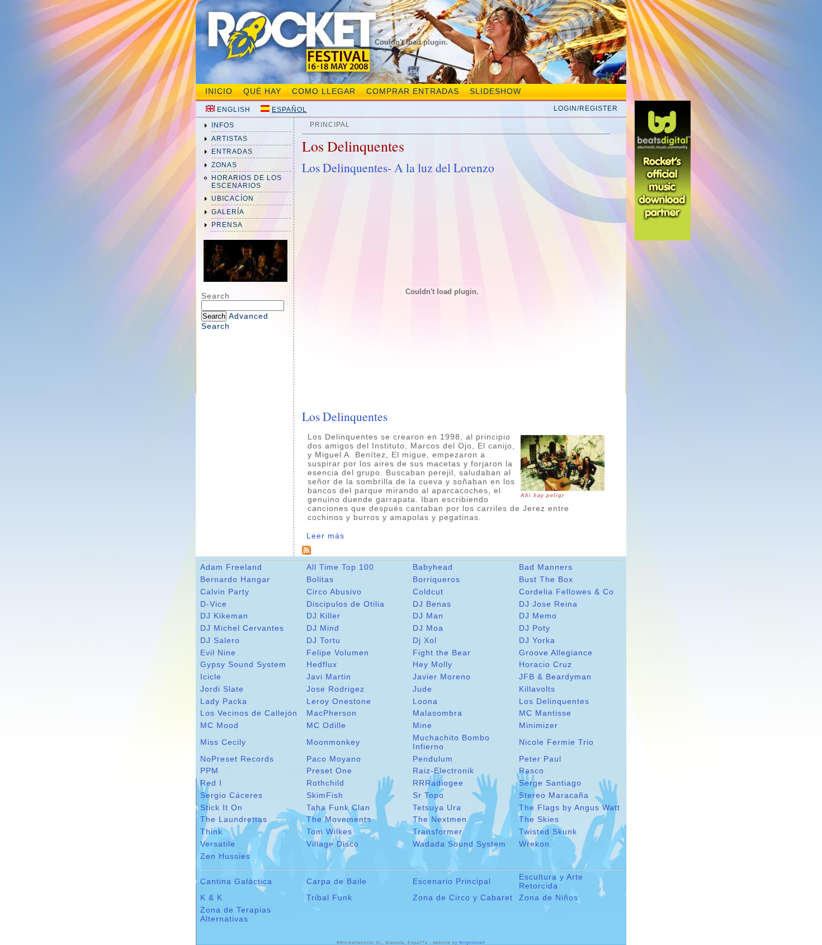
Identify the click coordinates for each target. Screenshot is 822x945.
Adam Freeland (231, 567)
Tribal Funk (329, 897)
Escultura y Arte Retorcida (551, 881)
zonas (224, 165)
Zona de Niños (548, 897)
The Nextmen (440, 819)
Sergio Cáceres (231, 795)
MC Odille (326, 725)
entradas (232, 151)
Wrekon (534, 843)
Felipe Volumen (337, 652)
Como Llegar (324, 91)
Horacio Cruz (545, 664)
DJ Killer (323, 615)
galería (227, 212)
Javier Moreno (442, 676)
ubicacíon (232, 198)
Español (289, 110)
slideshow (495, 91)
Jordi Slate (222, 688)
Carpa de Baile (336, 881)
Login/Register (586, 108)
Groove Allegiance (556, 652)
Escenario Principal (452, 881)
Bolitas (320, 579)
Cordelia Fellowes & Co (566, 591)
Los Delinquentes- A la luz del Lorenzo (398, 167)
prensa (227, 225)
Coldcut (428, 591)
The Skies (539, 819)
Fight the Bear (442, 652)
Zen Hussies (225, 856)
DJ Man (428, 615)
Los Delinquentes (345, 416)
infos (222, 125)
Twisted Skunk (548, 831)
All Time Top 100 (340, 567)
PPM (209, 770)
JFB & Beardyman (555, 676)
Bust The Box (546, 579)
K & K (211, 897)
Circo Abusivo (334, 591)
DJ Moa (428, 627)
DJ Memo (538, 615)
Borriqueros (436, 579)
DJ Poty (534, 627)
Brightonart (472, 942)
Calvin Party (224, 591)
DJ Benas (432, 603)
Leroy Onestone (338, 701)
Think (211, 831)
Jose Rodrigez (335, 688)
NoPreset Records (237, 758)
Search (215, 295)
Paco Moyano (333, 758)
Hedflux (321, 664)
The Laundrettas (233, 819)
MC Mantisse (545, 712)
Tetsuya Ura (437, 807)
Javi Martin (328, 676)
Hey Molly (432, 664)
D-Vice (213, 603)
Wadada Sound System (459, 843)
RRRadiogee (438, 782)
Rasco (531, 770)
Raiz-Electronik (443, 770)
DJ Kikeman (224, 615)
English (234, 110)
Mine (422, 725)
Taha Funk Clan (338, 807)
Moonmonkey (333, 742)
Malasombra (437, 712)
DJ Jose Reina (548, 603)
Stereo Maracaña (554, 795)
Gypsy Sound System (243, 664)
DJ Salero (220, 640)
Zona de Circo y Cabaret (463, 897)
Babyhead (433, 567)
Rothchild (325, 782)
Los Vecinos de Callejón (248, 712)
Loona (425, 701)
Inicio (219, 91)
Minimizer (538, 725)
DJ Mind (322, 627)
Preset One (329, 770)
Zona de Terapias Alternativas (235, 914)
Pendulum (433, 758)
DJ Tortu (323, 640)
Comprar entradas (412, 91)
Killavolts (537, 688)
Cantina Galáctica (236, 881)
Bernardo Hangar (235, 579)
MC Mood (219, 725)
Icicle (210, 676)
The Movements (338, 819)
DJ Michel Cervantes (242, 627)
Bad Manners (546, 567)
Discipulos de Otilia (345, 603)
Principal (330, 125)
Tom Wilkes (329, 831)
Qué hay (262, 91)
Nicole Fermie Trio (556, 742)
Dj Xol (425, 640)
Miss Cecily (223, 742)
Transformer (437, 831)
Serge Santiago (550, 782)
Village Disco (332, 843)
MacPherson (331, 712)
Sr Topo (428, 795)
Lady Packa (223, 701)
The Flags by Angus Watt (569, 807)
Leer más (325, 535)
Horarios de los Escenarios (246, 182)
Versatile (217, 843)
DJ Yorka (537, 640)
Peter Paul (540, 758)
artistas (229, 139)
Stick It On (221, 807)
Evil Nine (218, 652)
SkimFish (324, 795)
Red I (211, 782)
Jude (422, 688)
